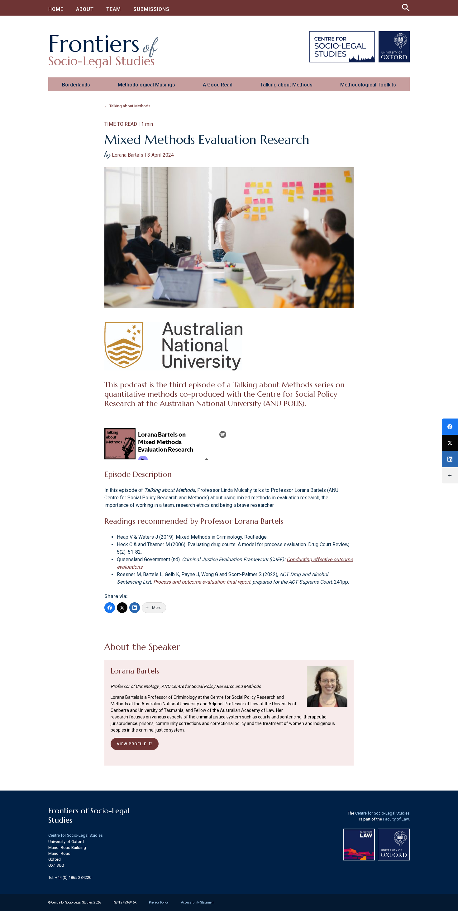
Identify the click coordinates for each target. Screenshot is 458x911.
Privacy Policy (159, 902)
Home (56, 9)
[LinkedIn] (134, 607)
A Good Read (217, 85)
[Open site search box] (406, 6)
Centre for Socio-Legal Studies (75, 835)
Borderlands (76, 85)
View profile (132, 744)
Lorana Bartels (135, 671)
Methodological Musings (146, 85)
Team (113, 9)
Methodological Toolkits (368, 85)
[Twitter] (122, 607)
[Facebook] (109, 607)
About (85, 9)
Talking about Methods (286, 85)
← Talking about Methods (127, 106)
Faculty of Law (396, 819)
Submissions (151, 9)
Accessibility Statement (197, 902)
